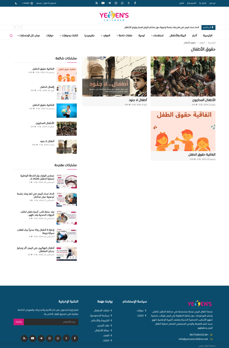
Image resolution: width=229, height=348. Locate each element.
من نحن (212, 3)
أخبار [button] (194, 35)
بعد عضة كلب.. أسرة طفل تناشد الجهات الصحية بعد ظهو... (37, 213)
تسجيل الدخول (49, 3)
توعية (141, 35)
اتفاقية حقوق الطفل (201, 155)
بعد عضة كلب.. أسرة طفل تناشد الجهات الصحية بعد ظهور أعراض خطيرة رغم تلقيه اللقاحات (158, 27)
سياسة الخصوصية (99, 316)
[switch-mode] (16, 3)
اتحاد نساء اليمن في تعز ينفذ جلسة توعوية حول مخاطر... (35, 195)
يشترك (19, 322)
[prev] (16, 27)
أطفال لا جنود (138, 100)
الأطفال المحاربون (203, 100)
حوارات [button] (49, 35)
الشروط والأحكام (100, 321)
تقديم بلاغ (191, 3)
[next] (20, 27)
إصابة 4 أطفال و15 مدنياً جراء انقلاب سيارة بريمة (35, 231)
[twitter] (128, 3)
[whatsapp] (122, 3)
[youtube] (103, 3)
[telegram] (109, 3)
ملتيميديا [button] (89, 35)
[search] (11, 36)
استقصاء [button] (158, 35)
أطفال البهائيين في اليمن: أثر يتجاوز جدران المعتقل (35, 249)
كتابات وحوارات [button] (70, 35)
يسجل (38, 3)
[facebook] (135, 3)
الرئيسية (207, 35)
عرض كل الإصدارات (29, 35)
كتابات (140, 316)
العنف (106, 336)
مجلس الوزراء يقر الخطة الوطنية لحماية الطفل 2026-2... (37, 177)
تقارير (181, 3)
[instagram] (116, 3)
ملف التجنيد (103, 326)
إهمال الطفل (47, 87)
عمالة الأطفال (102, 331)
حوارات (140, 311)
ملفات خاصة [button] (125, 35)
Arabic (27, 3)
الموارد (202, 42)
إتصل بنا (202, 3)
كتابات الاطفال (101, 311)
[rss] (96, 3)
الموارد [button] (106, 35)
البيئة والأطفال (178, 35)
